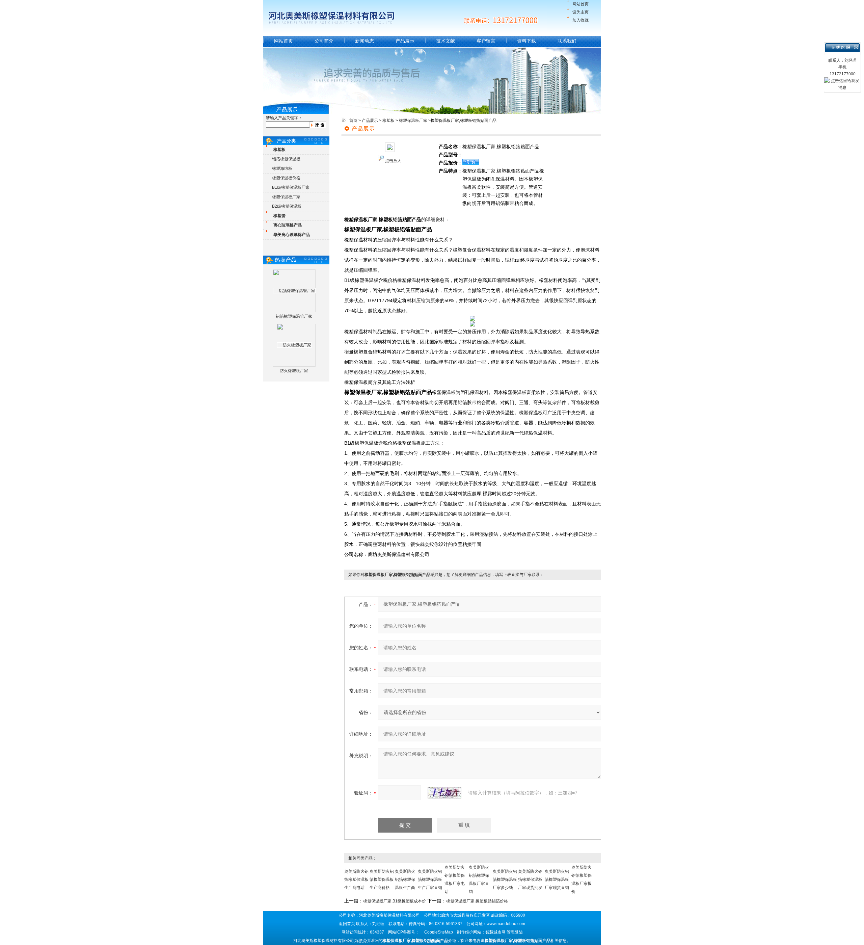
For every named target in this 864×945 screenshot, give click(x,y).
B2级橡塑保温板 (286, 206)
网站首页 (580, 4)
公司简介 (324, 41)
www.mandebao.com (506, 923)
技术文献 (445, 41)
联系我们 (567, 41)
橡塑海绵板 (282, 168)
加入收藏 (580, 20)
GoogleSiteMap (438, 932)
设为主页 (580, 12)
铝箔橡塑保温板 (286, 159)
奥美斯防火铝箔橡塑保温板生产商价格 (382, 879)
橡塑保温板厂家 (286, 196)
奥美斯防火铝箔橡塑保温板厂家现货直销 (557, 879)
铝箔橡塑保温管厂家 (294, 316)
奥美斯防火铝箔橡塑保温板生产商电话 (356, 879)
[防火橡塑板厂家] (294, 345)
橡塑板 (388, 120)
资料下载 (526, 41)
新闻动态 (364, 41)
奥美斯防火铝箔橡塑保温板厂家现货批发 (530, 879)
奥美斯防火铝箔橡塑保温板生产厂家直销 (430, 879)
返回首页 (347, 923)
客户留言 (486, 41)
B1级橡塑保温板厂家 (290, 187)
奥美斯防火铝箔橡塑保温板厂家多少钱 (505, 879)
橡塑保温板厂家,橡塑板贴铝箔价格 (477, 901)
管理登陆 (515, 932)
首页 (353, 120)
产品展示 (405, 41)
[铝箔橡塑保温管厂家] (294, 290)
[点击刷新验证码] (444, 792)
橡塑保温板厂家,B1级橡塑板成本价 (394, 901)
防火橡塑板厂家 (294, 370)
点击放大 (393, 160)
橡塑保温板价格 (286, 178)
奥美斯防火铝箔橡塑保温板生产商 (405, 879)
